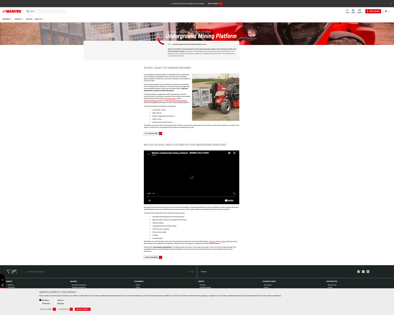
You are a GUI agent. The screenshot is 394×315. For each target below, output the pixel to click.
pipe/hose (212, 241)
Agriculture (11, 285)
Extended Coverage (205, 287)
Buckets (138, 285)
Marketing (60, 304)
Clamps (138, 287)
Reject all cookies (46, 309)
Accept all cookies (82, 309)
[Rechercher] (27, 11)
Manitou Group (332, 285)
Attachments (139, 281)
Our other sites (331, 281)
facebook (357, 271)
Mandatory (45, 300)
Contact (266, 287)
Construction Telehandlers (79, 285)
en (189, 272)
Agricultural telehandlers (79, 287)
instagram (362, 271)
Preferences (46, 304)
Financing (202, 285)
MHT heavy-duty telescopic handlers (176, 100)
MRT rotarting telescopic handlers (153, 100)
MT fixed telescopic (170, 98)
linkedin (367, 271)
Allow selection (63, 309)
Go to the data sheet (151, 133)
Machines (73, 281)
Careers (330, 287)
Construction (11, 287)
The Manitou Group (269, 281)
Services (201, 281)
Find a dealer (374, 11)
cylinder (223, 241)
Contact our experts (151, 257)
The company (268, 285)
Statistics (60, 300)
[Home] (11, 11)
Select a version (213, 3)
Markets (9, 281)
